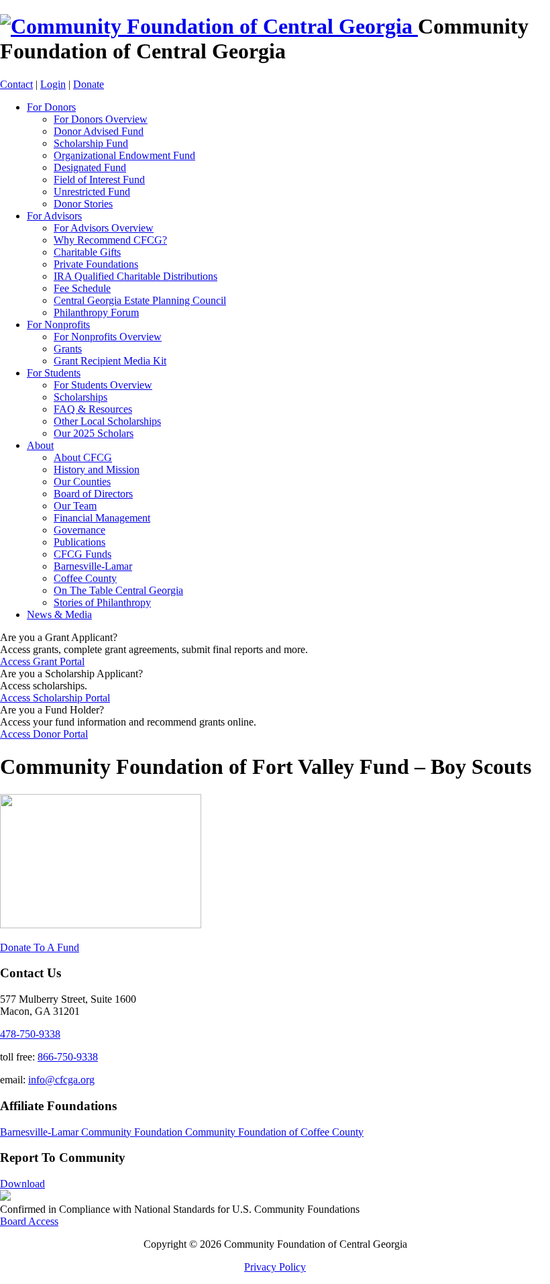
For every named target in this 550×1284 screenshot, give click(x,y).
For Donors (51, 107)
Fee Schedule (82, 288)
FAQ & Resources (93, 409)
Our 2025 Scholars (93, 433)
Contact (16, 84)
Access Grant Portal (42, 661)
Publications (79, 542)
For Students (53, 373)
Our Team (75, 505)
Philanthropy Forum (96, 312)
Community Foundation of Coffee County (274, 1132)
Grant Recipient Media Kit (110, 360)
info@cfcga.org (61, 1079)
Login (53, 84)
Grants (68, 348)
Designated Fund (90, 167)
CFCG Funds (82, 554)
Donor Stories (83, 203)
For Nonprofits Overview (108, 336)
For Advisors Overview (104, 228)
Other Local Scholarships (107, 421)
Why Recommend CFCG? (110, 240)
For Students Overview (103, 385)
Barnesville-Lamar (93, 566)
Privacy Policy (275, 1267)
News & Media (59, 614)
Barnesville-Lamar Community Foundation (92, 1132)
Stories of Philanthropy (102, 602)
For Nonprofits (58, 324)
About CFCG (83, 457)
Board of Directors (93, 493)
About (40, 445)
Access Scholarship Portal (55, 697)
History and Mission (97, 469)
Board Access (29, 1221)
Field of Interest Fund (99, 179)
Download (22, 1183)
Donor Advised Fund (99, 131)
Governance (79, 530)
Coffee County (85, 578)
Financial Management (102, 518)
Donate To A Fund (39, 947)
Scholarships (80, 397)
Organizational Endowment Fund (124, 155)
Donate (88, 84)
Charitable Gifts (87, 252)
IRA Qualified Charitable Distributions (135, 276)
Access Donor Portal (44, 734)
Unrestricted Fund (92, 191)
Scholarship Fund (91, 143)
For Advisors (54, 215)
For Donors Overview (101, 119)
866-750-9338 (68, 1057)
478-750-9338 (30, 1034)
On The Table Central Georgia (118, 590)
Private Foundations (96, 264)
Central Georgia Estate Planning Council (140, 300)
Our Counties (82, 481)
